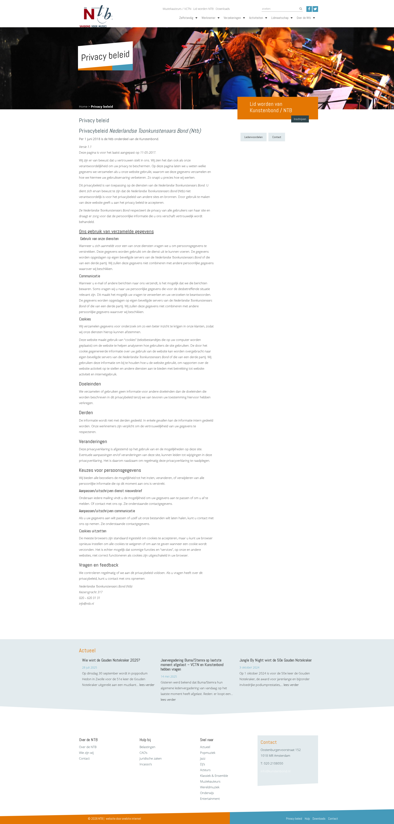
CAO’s (143, 753)
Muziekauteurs (210, 781)
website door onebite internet (123, 819)
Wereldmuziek (209, 787)
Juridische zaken (151, 758)
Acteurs (205, 770)
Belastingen (147, 747)
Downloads (223, 9)
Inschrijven (300, 119)
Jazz (202, 758)
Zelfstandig (186, 18)
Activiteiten (256, 18)
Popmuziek (207, 753)
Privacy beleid (294, 819)
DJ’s (202, 764)
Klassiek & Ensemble (214, 776)
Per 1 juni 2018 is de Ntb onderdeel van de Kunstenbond (118, 139)
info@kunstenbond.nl (275, 771)
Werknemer (208, 18)
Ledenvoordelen (253, 137)
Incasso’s (146, 764)
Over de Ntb (304, 18)
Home (83, 106)
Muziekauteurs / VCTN (177, 9)
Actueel (205, 747)
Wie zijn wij (86, 753)
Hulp (307, 819)
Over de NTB (87, 747)
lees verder (147, 685)
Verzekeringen (232, 18)
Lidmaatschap (280, 18)
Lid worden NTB (203, 9)
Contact (276, 137)
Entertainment (210, 799)
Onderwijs (207, 793)
